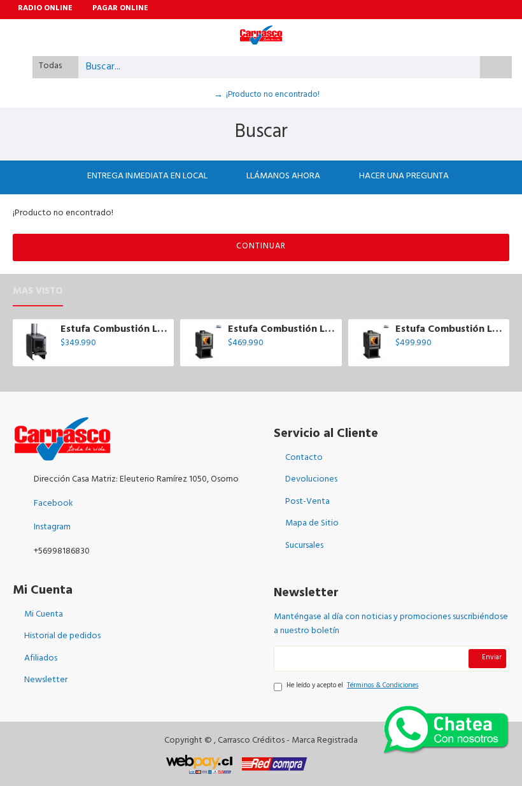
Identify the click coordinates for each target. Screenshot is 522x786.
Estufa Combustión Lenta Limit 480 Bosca (449, 330)
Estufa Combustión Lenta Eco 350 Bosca (114, 330)
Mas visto (38, 294)
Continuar (261, 247)
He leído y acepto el (352, 687)
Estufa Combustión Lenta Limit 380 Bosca (282, 330)
